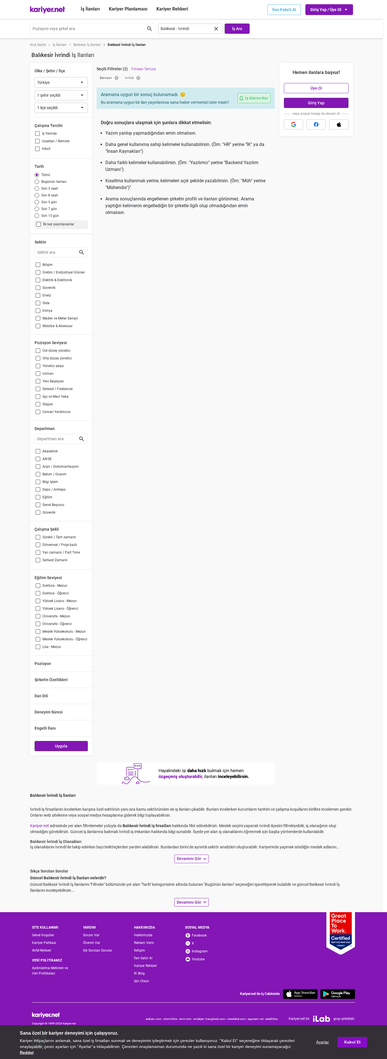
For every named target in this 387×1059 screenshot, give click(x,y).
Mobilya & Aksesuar (57, 326)
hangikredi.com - (216, 1019)
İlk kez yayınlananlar (58, 224)
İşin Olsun (141, 981)
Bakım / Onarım (54, 474)
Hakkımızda (143, 935)
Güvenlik (49, 288)
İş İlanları (90, 9)
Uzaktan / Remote (55, 141)
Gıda (46, 303)
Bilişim (47, 265)
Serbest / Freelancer (57, 389)
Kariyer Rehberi (145, 966)
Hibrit (46, 149)
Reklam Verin (144, 943)
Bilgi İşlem (50, 482)
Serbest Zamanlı (54, 560)
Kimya (47, 311)
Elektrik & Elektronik (57, 280)
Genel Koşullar (43, 935)
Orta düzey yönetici (57, 358)
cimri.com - (186, 1019)
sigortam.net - (256, 1019)
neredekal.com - (237, 1019)
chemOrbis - (171, 1019)
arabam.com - (154, 1019)
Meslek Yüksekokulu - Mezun (64, 632)
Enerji (46, 295)
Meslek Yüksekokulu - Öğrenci (64, 639)
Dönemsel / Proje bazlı (59, 545)
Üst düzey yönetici (56, 351)
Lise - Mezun (51, 647)
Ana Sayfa (38, 45)
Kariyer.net (39, 825)
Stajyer (47, 404)
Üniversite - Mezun (56, 616)
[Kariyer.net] (54, 1015)
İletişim (139, 950)
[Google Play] (337, 994)
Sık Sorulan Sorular (97, 950)
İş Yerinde (49, 133)
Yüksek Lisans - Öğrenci (60, 609)
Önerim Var (91, 943)
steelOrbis (271, 1019)
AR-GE (47, 459)
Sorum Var (91, 935)
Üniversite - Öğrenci (57, 624)
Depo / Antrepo (54, 490)
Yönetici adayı (53, 366)
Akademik (50, 451)
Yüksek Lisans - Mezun (59, 601)
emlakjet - (200, 1019)
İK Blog (139, 973)
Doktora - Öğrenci (55, 593)
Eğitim (47, 497)
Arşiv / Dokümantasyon (60, 467)
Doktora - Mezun (54, 586)
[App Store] (300, 994)
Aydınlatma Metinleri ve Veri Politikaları (50, 970)
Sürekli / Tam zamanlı (59, 537)
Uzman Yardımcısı (56, 412)
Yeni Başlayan (53, 381)
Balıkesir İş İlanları (87, 45)
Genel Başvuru (53, 505)
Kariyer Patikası (44, 943)
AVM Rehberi (41, 950)
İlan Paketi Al (284, 9)
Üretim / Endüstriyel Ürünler (63, 272)
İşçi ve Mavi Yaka (55, 397)
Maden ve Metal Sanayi (60, 318)
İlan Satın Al (143, 958)
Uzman (48, 374)
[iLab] (321, 1019)
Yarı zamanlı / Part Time (61, 552)
